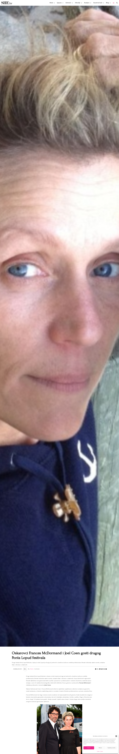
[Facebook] (96, 669)
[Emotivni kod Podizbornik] (103, 3)
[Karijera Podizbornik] (90, 3)
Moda (51, 3)
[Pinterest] (104, 669)
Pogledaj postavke (111, 747)
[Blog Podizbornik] (110, 3)
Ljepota (59, 3)
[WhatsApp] (102, 669)
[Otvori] (117, 3)
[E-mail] (106, 669)
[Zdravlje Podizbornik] (81, 3)
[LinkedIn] (100, 669)
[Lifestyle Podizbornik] (72, 3)
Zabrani (100, 747)
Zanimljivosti (17, 669)
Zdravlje (77, 3)
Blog (107, 3)
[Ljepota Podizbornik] (62, 3)
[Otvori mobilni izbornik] (113, 2)
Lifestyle (68, 3)
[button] (116, 736)
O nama (98, 751)
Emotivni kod (97, 3)
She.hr (32, 669)
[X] (98, 669)
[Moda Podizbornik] (54, 3)
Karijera (86, 3)
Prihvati (88, 747)
